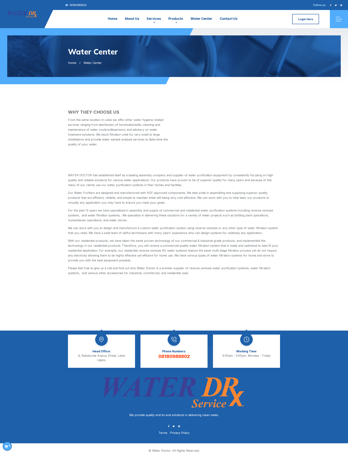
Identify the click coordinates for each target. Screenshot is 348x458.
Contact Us (228, 19)
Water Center (201, 19)
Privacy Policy (180, 433)
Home (112, 19)
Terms (163, 433)
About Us (132, 19)
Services (154, 19)
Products (175, 19)
